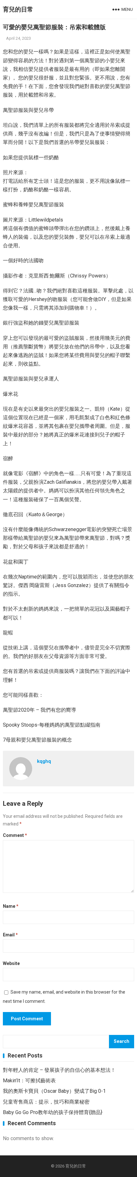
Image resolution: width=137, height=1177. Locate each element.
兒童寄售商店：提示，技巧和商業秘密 (46, 1102)
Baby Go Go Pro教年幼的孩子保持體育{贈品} (52, 1112)
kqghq (44, 761)
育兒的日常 (18, 9)
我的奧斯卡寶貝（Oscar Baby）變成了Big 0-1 (54, 1091)
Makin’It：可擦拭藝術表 (29, 1081)
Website (11, 963)
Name (10, 906)
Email (10, 934)
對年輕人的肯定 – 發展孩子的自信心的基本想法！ (59, 1070)
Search (121, 1041)
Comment (15, 835)
